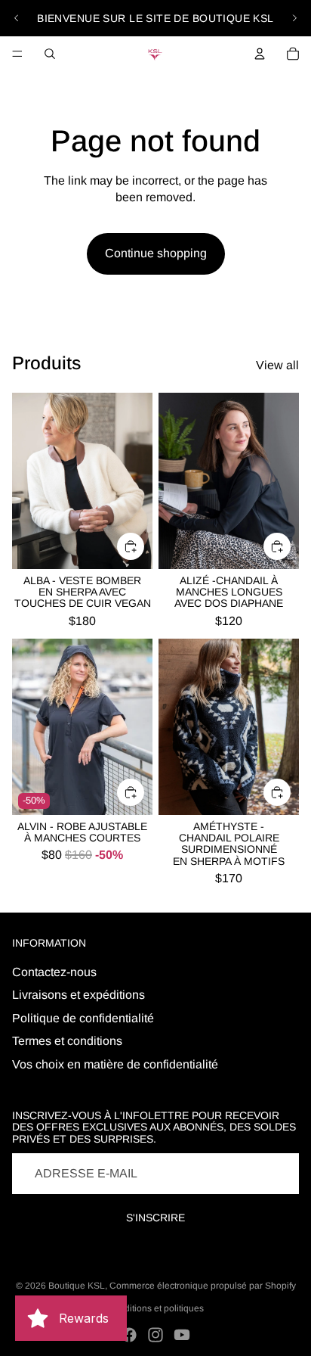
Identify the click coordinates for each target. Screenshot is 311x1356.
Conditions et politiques (155, 1308)
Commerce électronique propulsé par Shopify (202, 1285)
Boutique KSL (76, 1285)
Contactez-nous (54, 972)
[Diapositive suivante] (294, 18)
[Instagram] (155, 1335)
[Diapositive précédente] (16, 18)
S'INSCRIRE (155, 1217)
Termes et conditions (67, 1040)
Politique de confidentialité (83, 1018)
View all (277, 365)
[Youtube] (182, 1335)
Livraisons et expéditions (78, 994)
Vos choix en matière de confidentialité (115, 1064)
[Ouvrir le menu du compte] (259, 53)
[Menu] (17, 53)
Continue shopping (156, 253)
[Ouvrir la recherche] (49, 53)
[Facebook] (129, 1335)
